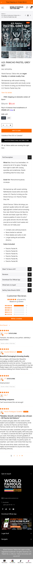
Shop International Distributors (16, 140)
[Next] (29, 36)
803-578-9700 (6, 502)
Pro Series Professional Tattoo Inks (10, 15)
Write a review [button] (16, 319)
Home (3, 13)
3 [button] (17, 455)
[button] (8, 305)
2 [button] (14, 455)
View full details (6, 92)
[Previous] (4, 36)
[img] (4, 330)
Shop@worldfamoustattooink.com (11, 498)
